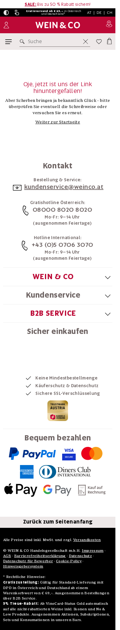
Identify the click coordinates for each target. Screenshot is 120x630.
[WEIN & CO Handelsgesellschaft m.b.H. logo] (57, 25)
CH (109, 12)
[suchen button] (23, 41)
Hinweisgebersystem (23, 566)
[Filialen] (109, 25)
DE (99, 12)
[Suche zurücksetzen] (85, 41)
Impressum (93, 550)
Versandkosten (87, 540)
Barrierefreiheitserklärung (40, 556)
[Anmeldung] (6, 25)
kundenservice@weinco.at (64, 187)
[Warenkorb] (109, 40)
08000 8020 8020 (62, 210)
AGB (7, 556)
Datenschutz (80, 556)
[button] (6, 13)
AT (89, 12)
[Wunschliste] (99, 41)
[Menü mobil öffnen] (8, 41)
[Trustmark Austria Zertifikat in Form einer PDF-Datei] (57, 410)
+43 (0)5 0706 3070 (62, 245)
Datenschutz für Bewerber (28, 561)
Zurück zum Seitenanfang (58, 521)
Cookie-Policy (69, 561)
